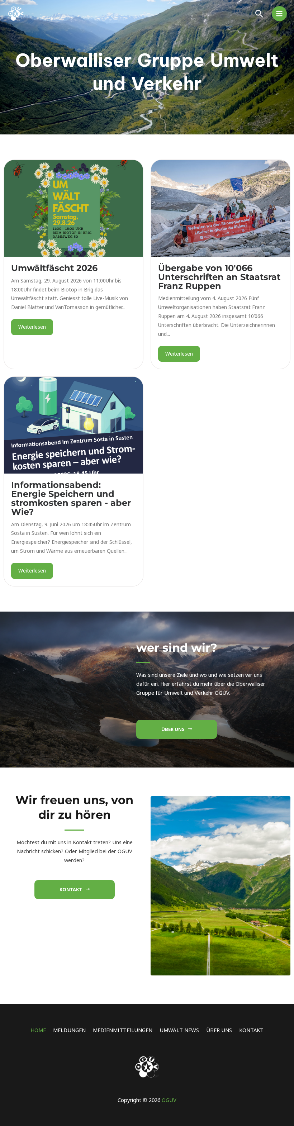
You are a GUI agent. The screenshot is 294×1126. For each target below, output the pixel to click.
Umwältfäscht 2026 (54, 268)
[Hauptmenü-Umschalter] (279, 13)
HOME (38, 1030)
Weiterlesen (32, 326)
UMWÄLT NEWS (179, 1030)
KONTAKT (251, 1030)
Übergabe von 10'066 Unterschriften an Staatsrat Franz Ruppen (219, 277)
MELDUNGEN (69, 1030)
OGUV (169, 1099)
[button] (259, 13)
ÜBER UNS (219, 1030)
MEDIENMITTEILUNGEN (122, 1030)
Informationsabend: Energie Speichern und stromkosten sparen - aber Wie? (71, 498)
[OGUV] (16, 13)
